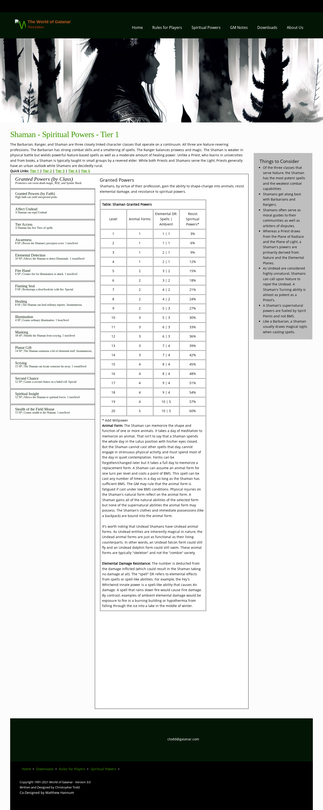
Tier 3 (60, 171)
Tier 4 (73, 171)
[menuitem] (137, 29)
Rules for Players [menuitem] (72, 769)
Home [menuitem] (26, 769)
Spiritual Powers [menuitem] (103, 769)
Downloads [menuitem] (45, 769)
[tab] (51, 181)
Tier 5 (85, 171)
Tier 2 (47, 171)
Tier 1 (35, 171)
